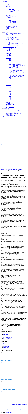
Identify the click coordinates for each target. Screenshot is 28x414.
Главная (2, 169)
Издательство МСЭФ (11, 38)
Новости (5, 1)
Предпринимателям (7, 347)
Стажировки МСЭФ (8, 337)
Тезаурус (8, 23)
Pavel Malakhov (9, 412)
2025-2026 (8, 50)
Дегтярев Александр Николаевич (8, 398)
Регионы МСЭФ (10, 104)
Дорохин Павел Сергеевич (6, 379)
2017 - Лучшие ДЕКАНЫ (15, 64)
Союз (4, 2)
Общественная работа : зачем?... (13, 31)
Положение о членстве (11, 26)
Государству (6, 346)
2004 (10, 92)
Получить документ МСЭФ (12, 110)
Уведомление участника (11, 114)
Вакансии (8, 15)
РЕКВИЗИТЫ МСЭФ (11, 16)
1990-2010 (8, 85)
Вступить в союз (7, 25)
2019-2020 (8, 58)
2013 (7, 81)
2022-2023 (8, 54)
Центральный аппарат (14, 11)
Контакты (5, 116)
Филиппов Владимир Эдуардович (8, 369)
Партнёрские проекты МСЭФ (13, 42)
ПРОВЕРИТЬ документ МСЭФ (13, 112)
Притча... (8, 28)
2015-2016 (8, 78)
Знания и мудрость (13, 21)
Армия (10, 18)
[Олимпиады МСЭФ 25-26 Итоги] (12, 167)
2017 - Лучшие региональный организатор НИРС (15, 71)
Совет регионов (9, 103)
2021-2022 (8, 55)
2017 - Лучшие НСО (13, 66)
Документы (8, 14)
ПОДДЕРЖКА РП (10, 107)
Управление (9, 7)
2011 (7, 83)
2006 (10, 94)
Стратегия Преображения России (13, 40)
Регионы (5, 101)
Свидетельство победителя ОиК (13, 113)
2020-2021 (8, 56)
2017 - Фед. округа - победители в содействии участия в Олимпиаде (16, 76)
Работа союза (6, 32)
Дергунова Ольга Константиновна (8, 389)
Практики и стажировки (11, 37)
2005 (10, 93)
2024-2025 (8, 51)
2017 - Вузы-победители (14, 61)
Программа (8, 4)
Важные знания (9, 6)
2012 (7, 82)
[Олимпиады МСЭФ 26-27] (12, 142)
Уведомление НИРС (10, 115)
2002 (10, 89)
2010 (10, 99)
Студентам (5, 343)
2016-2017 (8, 77)
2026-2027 (8, 49)
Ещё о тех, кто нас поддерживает (19, 404)
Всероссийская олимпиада (9, 47)
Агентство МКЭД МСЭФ (12, 45)
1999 (10, 86)
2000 (10, 87)
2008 (10, 97)
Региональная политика (11, 105)
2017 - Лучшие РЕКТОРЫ (15, 63)
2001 (10, 88)
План (7, 5)
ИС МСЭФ (8, 109)
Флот (10, 20)
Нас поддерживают (10, 12)
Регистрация (9, 48)
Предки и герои (12, 22)
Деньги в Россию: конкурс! (12, 39)
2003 (10, 91)
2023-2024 (8, 53)
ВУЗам (4, 345)
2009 (10, 98)
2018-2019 (8, 59)
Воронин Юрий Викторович (7, 360)
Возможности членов (11, 29)
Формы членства (10, 27)
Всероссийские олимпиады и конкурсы (15, 33)
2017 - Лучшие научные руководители (17, 65)
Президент (11, 9)
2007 (10, 96)
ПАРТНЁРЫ (9, 17)
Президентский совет (14, 10)
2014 (7, 80)
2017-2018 (8, 60)
